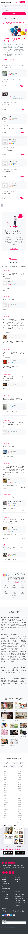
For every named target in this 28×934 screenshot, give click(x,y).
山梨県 (19, 777)
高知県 (19, 800)
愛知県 (19, 786)
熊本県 (19, 809)
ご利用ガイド (5, 894)
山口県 (6, 813)
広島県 (6, 811)
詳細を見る (17, 582)
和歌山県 (6, 802)
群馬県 (6, 790)
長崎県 (19, 807)
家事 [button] (18, 18)
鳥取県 (6, 804)
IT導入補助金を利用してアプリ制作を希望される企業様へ (20, 903)
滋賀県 (19, 790)
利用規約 (4, 881)
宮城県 (6, 777)
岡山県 (6, 809)
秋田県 (6, 779)
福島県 (6, 784)
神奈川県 (21, 763)
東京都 (13, 763)
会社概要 (4, 879)
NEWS (16, 881)
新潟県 (6, 795)
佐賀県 (19, 804)
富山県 (19, 771)
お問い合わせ (5, 898)
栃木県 (6, 788)
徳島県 (6, 815)
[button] (6, 587)
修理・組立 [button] (12, 18)
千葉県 (6, 792)
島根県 (6, 807)
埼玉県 (5, 766)
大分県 (19, 811)
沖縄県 (19, 817)
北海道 (6, 771)
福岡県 (19, 802)
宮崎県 (19, 813)
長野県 (19, 779)
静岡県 (19, 784)
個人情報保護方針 (6, 888)
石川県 (19, 773)
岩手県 (6, 775)
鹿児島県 (20, 815)
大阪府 (12, 766)
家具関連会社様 (19, 896)
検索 (14, 13)
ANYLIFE (17, 879)
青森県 (6, 773)
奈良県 (6, 800)
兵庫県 (6, 798)
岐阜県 (19, 782)
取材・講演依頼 (19, 898)
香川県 (6, 817)
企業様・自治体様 (19, 894)
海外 (20, 820)
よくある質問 (5, 896)
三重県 (19, 788)
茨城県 (6, 786)
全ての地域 (5, 763)
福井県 (19, 775)
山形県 (6, 782)
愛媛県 (19, 798)
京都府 (20, 766)
